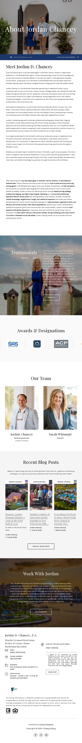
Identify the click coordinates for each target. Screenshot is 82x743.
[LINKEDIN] (46, 735)
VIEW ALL (51, 297)
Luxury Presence (46, 724)
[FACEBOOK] (36, 735)
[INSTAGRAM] (41, 735)
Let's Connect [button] (41, 612)
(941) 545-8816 (15, 658)
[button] (67, 57)
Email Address (52, 648)
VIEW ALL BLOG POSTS (41, 546)
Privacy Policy (67, 665)
